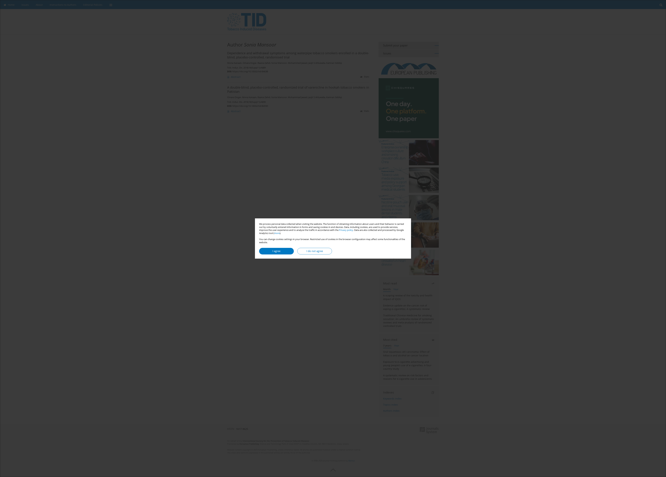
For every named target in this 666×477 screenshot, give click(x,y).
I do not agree (314, 251)
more (277, 233)
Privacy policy (346, 230)
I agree (276, 251)
